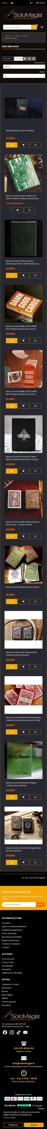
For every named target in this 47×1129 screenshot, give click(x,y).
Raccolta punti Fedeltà (12, 937)
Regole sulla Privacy (10, 940)
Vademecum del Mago (12, 973)
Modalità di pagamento (12, 930)
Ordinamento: (39, 63)
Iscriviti (40, 904)
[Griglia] (25, 59)
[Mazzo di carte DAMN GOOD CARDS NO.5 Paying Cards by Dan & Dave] (23, 369)
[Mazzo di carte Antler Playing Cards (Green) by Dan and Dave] (23, 630)
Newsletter (6, 969)
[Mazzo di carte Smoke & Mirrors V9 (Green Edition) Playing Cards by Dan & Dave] (23, 173)
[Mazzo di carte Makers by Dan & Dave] (23, 564)
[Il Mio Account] (31, 3)
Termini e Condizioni (11, 944)
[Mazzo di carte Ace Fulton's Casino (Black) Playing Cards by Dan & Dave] (23, 434)
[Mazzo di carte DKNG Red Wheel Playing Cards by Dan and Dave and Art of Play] (23, 695)
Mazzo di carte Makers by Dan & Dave (22, 587)
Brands (5, 991)
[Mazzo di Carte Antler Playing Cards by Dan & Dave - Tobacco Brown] (23, 499)
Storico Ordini (8, 962)
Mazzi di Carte (21, 36)
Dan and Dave (11, 38)
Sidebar (8, 59)
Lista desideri (7, 966)
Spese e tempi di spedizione (14, 926)
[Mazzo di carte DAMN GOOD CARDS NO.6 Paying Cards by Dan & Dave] (23, 304)
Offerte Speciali (9, 1002)
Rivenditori (6, 1005)
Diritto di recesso (9, 933)
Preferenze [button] (13, 1125)
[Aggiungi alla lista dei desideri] (23, 111)
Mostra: (42, 72)
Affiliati (5, 998)
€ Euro (5, 3)
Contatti (5, 947)
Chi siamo (6, 923)
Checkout (41, 3)
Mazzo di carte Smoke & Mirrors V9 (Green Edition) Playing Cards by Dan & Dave (23, 198)
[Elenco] (29, 59)
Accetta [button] (33, 1125)
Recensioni (6, 988)
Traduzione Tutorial (10, 984)
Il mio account (8, 959)
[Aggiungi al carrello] (19, 111)
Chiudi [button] (41, 1109)
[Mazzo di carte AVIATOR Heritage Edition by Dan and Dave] (23, 825)
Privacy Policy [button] (10, 1118)
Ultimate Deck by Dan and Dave (20, 130)
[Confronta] (28, 111)
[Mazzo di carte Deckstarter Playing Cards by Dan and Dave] (23, 760)
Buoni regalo (7, 995)
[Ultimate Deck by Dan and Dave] (23, 108)
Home (8, 36)
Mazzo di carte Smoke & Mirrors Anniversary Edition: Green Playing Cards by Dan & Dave (23, 264)
